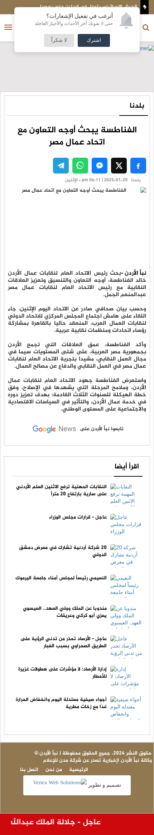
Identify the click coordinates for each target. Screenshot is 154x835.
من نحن (53, 770)
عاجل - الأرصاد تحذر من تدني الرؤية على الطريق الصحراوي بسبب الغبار (63, 642)
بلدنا (137, 106)
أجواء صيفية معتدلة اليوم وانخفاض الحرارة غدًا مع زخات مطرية (61, 703)
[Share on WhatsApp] (80, 165)
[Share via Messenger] (99, 165)
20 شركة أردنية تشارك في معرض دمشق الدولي (63, 551)
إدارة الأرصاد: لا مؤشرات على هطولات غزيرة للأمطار (62, 673)
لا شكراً (59, 40)
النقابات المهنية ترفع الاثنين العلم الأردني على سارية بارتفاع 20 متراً (61, 490)
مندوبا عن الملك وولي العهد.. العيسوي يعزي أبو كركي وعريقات (65, 612)
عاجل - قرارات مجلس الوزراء (78, 517)
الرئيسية (78, 770)
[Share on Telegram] (61, 165)
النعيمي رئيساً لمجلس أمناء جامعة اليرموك (61, 578)
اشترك (94, 40)
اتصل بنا (29, 770)
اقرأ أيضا (127, 467)
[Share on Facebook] (138, 165)
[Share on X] (119, 165)
